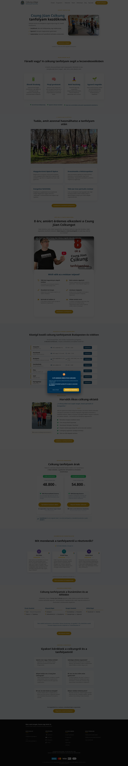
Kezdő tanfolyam (101, 3)
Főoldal (53, 3)
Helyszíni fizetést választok (78, 504)
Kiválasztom (88, 347)
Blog (85, 3)
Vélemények (80, 3)
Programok (59, 3)
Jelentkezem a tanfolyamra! (64, 311)
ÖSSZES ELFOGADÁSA (71, 389)
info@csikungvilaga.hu (31, 736)
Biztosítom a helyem (64, 43)
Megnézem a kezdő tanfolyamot (64, 711)
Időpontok (67, 3)
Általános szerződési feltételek (93, 737)
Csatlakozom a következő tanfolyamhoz (64, 205)
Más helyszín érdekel (64, 633)
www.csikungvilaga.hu (31, 741)
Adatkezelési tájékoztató (91, 734)
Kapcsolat (90, 3)
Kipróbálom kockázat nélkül (49, 504)
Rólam (73, 3)
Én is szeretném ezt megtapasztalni (64, 580)
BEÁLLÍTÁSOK (56, 389)
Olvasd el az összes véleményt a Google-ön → (64, 576)
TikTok (48, 742)
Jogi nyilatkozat (89, 740)
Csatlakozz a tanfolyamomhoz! (64, 441)
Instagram (49, 740)
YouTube (49, 737)
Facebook (49, 734)
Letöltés (67, 745)
